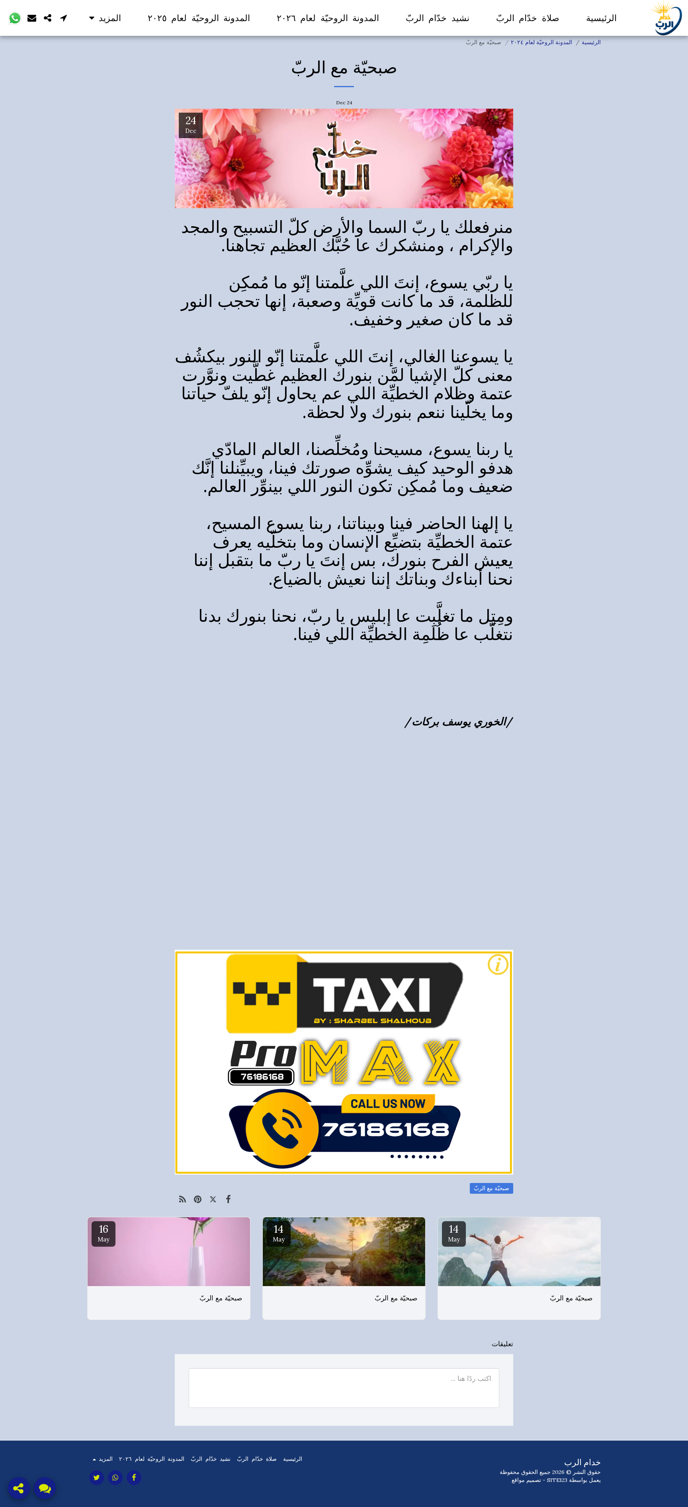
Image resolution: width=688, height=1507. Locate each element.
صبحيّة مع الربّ (491, 1188)
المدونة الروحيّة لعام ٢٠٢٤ (541, 42)
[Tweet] (213, 1199)
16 (103, 1232)
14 (454, 1232)
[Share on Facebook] (228, 1199)
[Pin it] (198, 1199)
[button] (63, 17)
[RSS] (182, 1199)
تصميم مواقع (526, 1480)
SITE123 (557, 1480)
